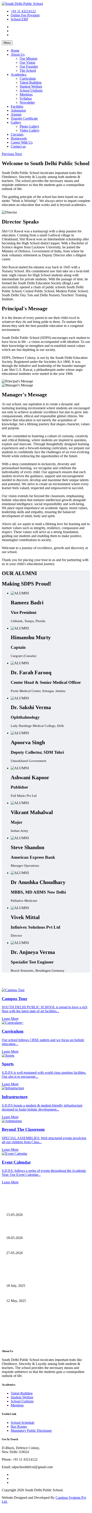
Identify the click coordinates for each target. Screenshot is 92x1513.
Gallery (16, 122)
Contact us (18, 146)
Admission (18, 110)
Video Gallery (30, 130)
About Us (18, 54)
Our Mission (28, 58)
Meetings (26, 94)
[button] (8, 154)
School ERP (19, 19)
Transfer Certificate (24, 118)
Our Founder (29, 66)
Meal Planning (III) (19, 1215)
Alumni (16, 114)
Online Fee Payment (25, 15)
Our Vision (27, 62)
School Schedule (22, 1422)
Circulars (17, 134)
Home (15, 50)
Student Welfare (31, 86)
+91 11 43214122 (23, 11)
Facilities (17, 106)
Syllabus (26, 98)
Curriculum (28, 78)
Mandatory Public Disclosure (31, 1430)
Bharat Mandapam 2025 (23, 1301)
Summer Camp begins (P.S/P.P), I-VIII (33, 1253)
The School (28, 70)
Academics (18, 74)
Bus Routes (19, 1426)
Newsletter (27, 102)
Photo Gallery (29, 126)
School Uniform (31, 90)
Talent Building (31, 82)
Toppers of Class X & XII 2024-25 (31, 1316)
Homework (19, 138)
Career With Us (22, 142)
